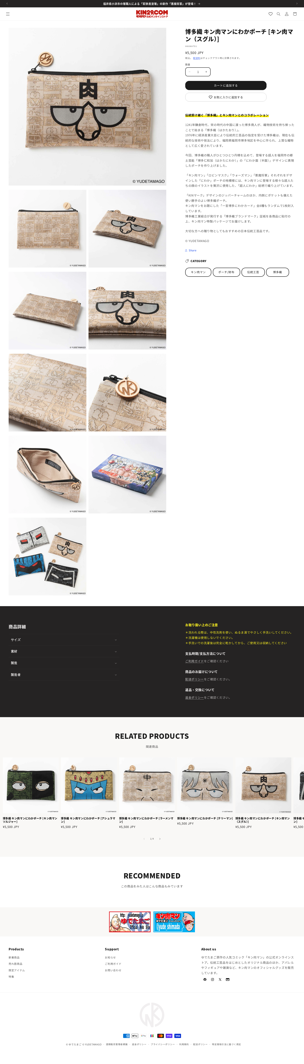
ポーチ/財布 (226, 272)
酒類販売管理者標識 (117, 1044)
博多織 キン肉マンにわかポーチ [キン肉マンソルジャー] (30, 820)
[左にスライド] (144, 839)
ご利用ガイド (194, 661)
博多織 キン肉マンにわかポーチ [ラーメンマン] (146, 820)
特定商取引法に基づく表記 (226, 1044)
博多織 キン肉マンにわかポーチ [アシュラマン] (88, 820)
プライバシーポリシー (163, 1044)
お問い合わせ (113, 970)
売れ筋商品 (15, 964)
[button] (8, 14)
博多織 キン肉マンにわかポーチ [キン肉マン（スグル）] (262, 820)
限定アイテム (17, 970)
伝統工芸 (253, 272)
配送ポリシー (194, 679)
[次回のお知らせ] (297, 3)
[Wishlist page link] (271, 14)
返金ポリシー (194, 697)
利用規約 (184, 1044)
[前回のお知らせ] (7, 3)
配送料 (196, 58)
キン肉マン (198, 272)
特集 (11, 977)
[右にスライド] (160, 839)
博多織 (277, 272)
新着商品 (14, 957)
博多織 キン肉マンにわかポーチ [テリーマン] (205, 818)
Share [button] (192, 250)
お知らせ (110, 957)
